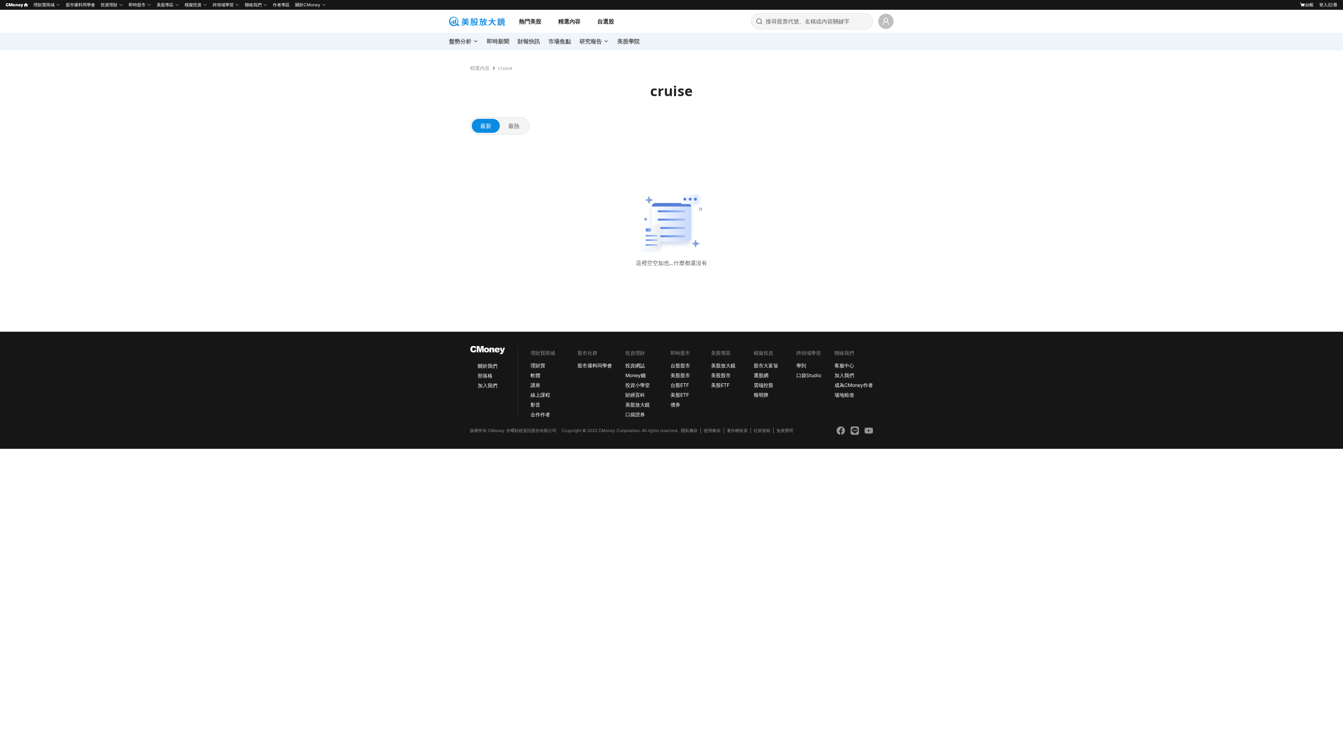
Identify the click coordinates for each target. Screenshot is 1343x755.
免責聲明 (784, 430)
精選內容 (569, 21)
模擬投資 (193, 4)
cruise (505, 68)
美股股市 (680, 375)
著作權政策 (737, 430)
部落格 (485, 376)
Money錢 (635, 375)
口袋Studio (808, 375)
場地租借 (844, 395)
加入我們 (487, 385)
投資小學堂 (637, 385)
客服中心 (844, 365)
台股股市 (680, 365)
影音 (535, 405)
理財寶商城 (44, 4)
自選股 (605, 21)
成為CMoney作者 (853, 385)
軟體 (535, 375)
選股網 (761, 375)
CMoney (14, 4)
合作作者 (540, 414)
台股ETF (679, 385)
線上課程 (540, 395)
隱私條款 (689, 430)
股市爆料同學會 (80, 4)
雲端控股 (763, 385)
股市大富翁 (766, 365)
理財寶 (538, 365)
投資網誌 (635, 365)
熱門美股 (530, 21)
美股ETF (679, 395)
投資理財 (109, 4)
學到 (801, 365)
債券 (675, 405)
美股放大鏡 (637, 405)
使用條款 (712, 430)
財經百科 (635, 395)
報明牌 (761, 395)
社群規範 (762, 430)
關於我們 (487, 366)
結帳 (1309, 4)
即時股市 (137, 4)
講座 (535, 385)
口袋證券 (635, 414)
